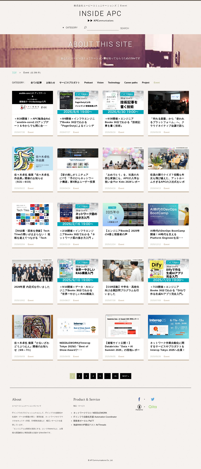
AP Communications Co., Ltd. (101, 460)
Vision (100, 82)
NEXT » (125, 376)
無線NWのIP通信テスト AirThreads (89, 425)
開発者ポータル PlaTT (83, 421)
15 (115, 376)
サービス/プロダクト (69, 82)
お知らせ (50, 82)
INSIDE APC (100, 13)
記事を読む (32, 116)
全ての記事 (36, 82)
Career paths (131, 82)
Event (157, 82)
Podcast (88, 82)
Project (145, 82)
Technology (114, 82)
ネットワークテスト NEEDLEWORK (90, 413)
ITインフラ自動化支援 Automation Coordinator (95, 417)
